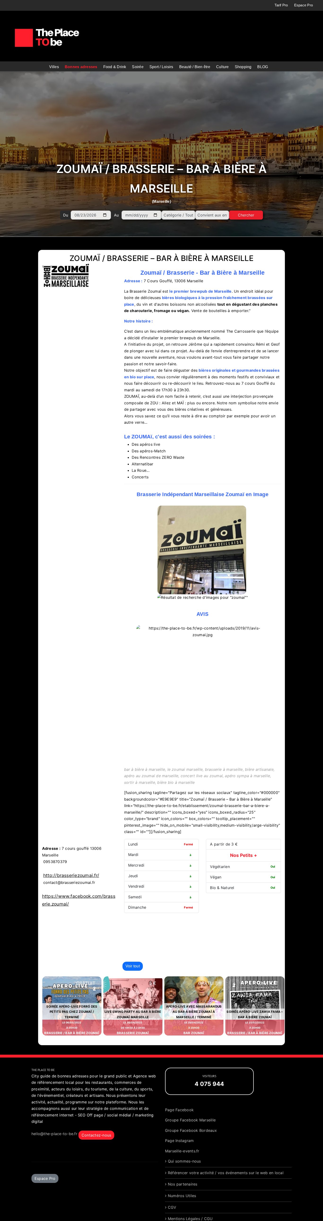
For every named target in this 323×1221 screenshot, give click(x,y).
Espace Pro (45, 1178)
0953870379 (55, 861)
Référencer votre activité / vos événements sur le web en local (226, 1172)
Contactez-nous (96, 1135)
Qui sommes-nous (184, 1161)
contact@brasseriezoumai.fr (69, 882)
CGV (172, 1207)
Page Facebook (179, 1109)
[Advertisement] (161, 118)
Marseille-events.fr (182, 1151)
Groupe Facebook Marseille (190, 1120)
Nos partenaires (182, 1184)
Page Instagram (179, 1140)
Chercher (246, 215)
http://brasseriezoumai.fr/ (71, 875)
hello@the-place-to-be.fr (54, 1133)
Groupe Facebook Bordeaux (191, 1130)
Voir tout (133, 966)
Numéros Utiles (182, 1195)
